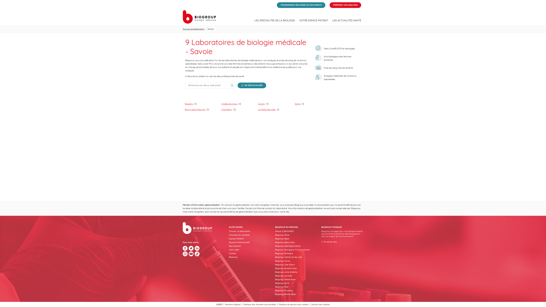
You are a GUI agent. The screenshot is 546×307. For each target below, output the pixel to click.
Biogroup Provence (284, 290)
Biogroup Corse (282, 261)
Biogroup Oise (281, 287)
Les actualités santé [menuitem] (346, 20)
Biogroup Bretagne (284, 253)
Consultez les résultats (239, 235)
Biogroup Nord (282, 283)
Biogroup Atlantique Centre (288, 246)
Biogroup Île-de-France (286, 268)
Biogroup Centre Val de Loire (288, 257)
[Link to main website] (199, 17)
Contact (232, 253)
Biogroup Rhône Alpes (285, 294)
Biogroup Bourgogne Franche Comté (292, 249)
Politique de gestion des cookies (294, 304)
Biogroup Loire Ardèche (286, 272)
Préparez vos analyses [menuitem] (344, 4)
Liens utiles (234, 249)
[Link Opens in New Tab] (185, 248)
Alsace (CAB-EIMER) (284, 231)
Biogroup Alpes (282, 238)
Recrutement (235, 246)
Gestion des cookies (320, 304)
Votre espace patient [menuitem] (313, 20)
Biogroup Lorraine (283, 275)
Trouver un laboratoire (239, 231)
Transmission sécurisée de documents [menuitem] (299, 4)
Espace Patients (236, 238)
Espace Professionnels (239, 242)
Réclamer (233, 257)
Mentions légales (233, 304)
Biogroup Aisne (282, 235)
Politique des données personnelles (259, 304)
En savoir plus (330, 241)
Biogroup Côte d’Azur (285, 264)
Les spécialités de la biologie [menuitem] (275, 20)
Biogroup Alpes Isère (285, 242)
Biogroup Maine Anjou (285, 279)
